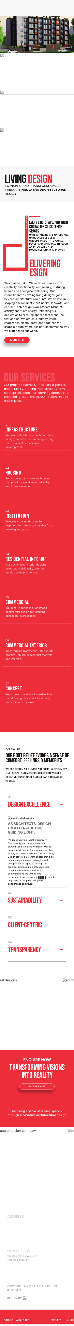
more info (17, 339)
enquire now (37, 1086)
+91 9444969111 (18, 1260)
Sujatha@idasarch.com (22, 1256)
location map (21, 1239)
